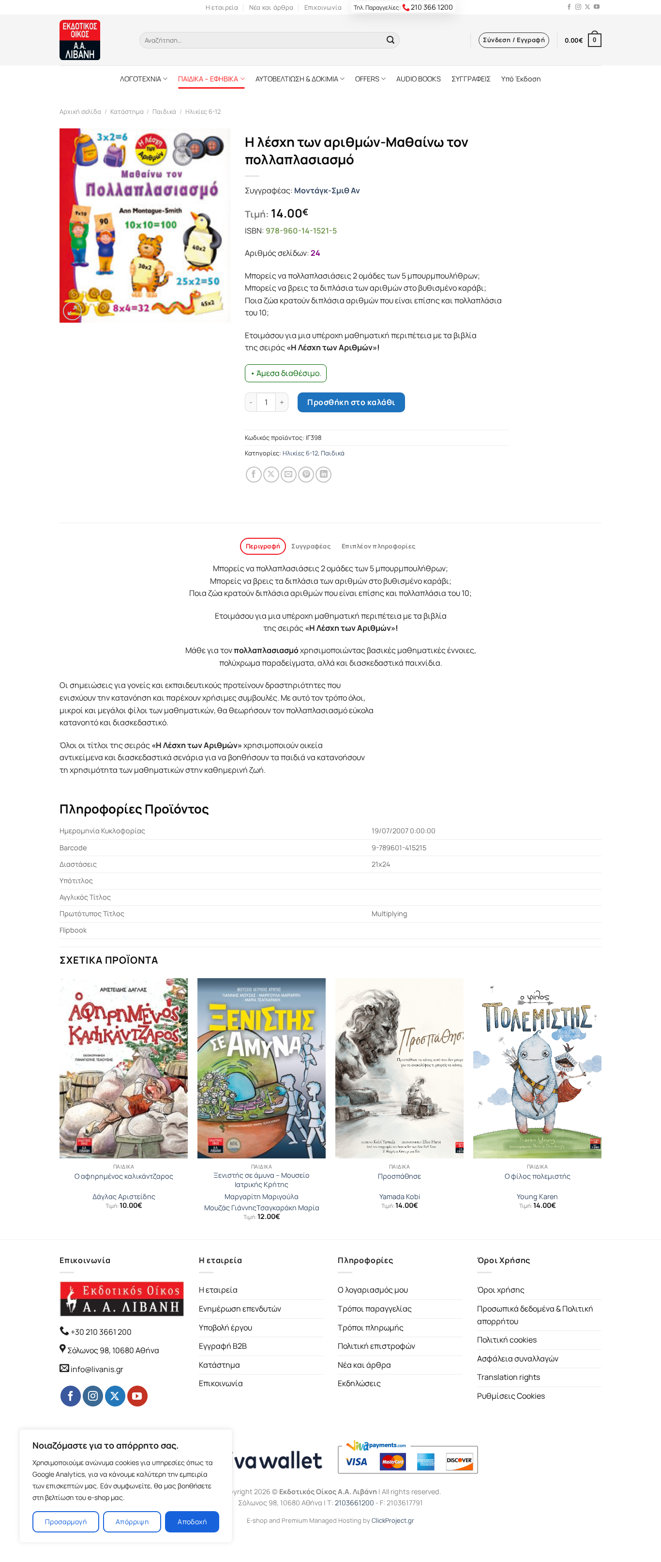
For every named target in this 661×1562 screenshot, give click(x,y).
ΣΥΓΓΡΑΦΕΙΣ (471, 78)
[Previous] (60, 1107)
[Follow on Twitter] (587, 7)
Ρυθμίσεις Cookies (511, 1395)
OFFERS (367, 78)
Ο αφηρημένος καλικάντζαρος (124, 1176)
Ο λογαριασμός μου (373, 1289)
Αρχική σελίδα (80, 111)
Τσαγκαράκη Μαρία (287, 1207)
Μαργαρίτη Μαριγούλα (262, 1196)
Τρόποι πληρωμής (371, 1327)
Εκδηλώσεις (359, 1383)
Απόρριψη (132, 1521)
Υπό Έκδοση (521, 78)
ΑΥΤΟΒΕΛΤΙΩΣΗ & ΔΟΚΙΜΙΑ (296, 78)
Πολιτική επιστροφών (376, 1346)
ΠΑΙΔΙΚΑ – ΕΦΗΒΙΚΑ (208, 78)
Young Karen (537, 1196)
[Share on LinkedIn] (323, 475)
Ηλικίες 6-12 (203, 111)
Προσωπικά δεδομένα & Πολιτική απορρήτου (535, 1315)
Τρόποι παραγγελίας (375, 1308)
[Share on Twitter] (271, 475)
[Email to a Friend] (289, 475)
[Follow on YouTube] (597, 7)
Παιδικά (164, 111)
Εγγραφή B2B (223, 1346)
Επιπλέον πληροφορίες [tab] (378, 546)
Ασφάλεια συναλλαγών (517, 1358)
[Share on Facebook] (254, 475)
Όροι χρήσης (501, 1289)
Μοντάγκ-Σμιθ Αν (327, 190)
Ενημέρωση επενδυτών (240, 1308)
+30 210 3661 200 (100, 1332)
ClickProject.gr (393, 1520)
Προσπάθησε (399, 1176)
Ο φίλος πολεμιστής (538, 1176)
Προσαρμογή (66, 1521)
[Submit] (390, 40)
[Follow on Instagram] (578, 7)
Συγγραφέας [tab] (310, 546)
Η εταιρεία (222, 7)
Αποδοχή (192, 1521)
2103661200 (354, 1502)
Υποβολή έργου (225, 1327)
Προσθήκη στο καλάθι (351, 402)
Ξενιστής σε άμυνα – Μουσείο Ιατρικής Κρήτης (261, 1180)
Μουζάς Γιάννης (230, 1207)
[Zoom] (72, 311)
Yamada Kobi (399, 1196)
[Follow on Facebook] (569, 7)
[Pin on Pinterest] (306, 475)
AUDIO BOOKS (418, 78)
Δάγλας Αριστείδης (123, 1196)
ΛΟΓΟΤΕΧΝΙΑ (140, 78)
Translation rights (508, 1377)
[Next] (601, 1107)
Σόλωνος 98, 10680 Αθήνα (113, 1350)
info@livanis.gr (97, 1369)
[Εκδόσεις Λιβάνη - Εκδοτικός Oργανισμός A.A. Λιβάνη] (92, 40)
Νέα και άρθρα (271, 7)
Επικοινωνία (323, 7)
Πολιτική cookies (507, 1339)
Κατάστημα (127, 111)
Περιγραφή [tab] (263, 546)
